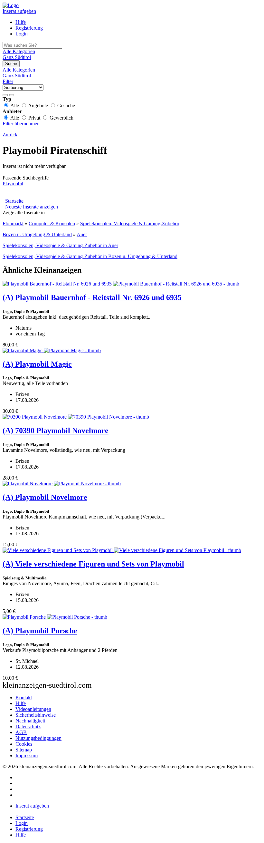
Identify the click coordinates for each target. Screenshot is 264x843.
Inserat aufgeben (19, 11)
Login (21, 33)
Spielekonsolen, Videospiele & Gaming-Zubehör (129, 223)
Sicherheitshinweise (35, 715)
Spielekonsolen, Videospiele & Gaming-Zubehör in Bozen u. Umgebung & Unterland (90, 256)
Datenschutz (28, 726)
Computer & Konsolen (52, 223)
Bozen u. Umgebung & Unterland (37, 234)
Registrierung (29, 28)
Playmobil (13, 183)
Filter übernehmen (21, 123)
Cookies (23, 744)
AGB (21, 732)
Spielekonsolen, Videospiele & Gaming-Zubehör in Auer (60, 245)
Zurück (10, 134)
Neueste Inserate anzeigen (30, 206)
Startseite (13, 201)
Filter (8, 81)
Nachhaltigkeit (30, 720)
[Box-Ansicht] (11, 95)
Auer (82, 234)
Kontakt (23, 697)
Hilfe (20, 22)
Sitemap (23, 749)
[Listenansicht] (5, 95)
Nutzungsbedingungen (38, 738)
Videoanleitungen (33, 709)
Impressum (26, 755)
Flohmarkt (13, 223)
